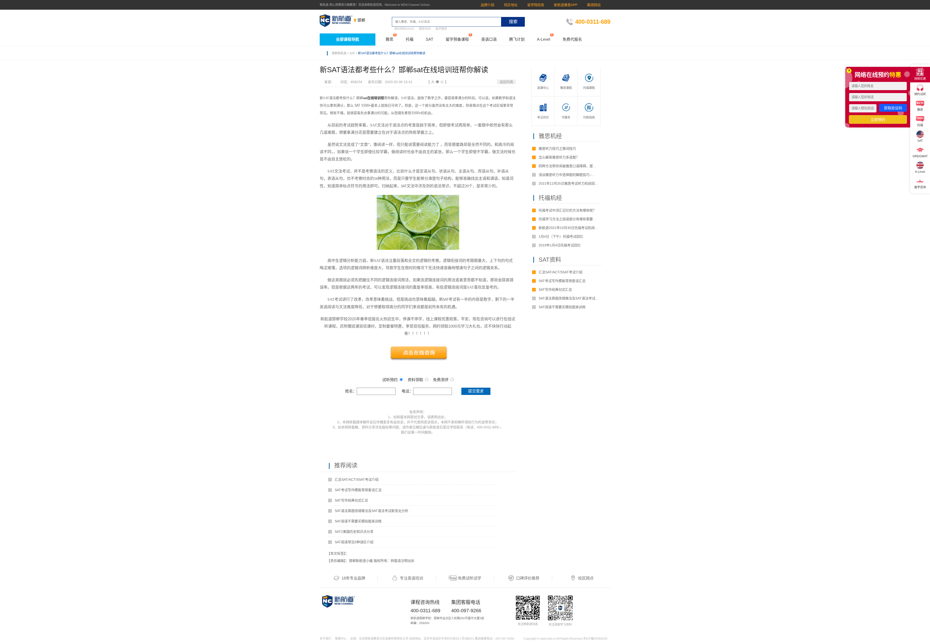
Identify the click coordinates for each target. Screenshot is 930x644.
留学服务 (441, 29)
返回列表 (506, 82)
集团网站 (594, 5)
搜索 (513, 21)
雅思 (389, 39)
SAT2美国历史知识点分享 (354, 532)
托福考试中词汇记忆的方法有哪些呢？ (567, 210)
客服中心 (341, 638)
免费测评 (441, 380)
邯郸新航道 (339, 53)
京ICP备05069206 (595, 638)
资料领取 (415, 380)
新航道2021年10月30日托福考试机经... (568, 228)
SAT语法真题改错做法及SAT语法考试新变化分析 (371, 511)
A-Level (543, 39)
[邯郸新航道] (336, 20)
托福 (409, 39)
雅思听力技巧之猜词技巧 (557, 148)
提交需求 (476, 391)
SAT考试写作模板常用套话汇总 (358, 490)
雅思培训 (425, 29)
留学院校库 (535, 5)
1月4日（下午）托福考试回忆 (561, 236)
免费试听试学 (469, 578)
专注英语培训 (411, 578)
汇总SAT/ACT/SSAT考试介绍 (357, 479)
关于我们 (325, 638)
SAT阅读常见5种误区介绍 (354, 542)
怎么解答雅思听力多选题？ (559, 157)
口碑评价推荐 (527, 578)
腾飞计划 (517, 39)
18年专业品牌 (353, 578)
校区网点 (586, 578)
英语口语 (489, 39)
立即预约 (878, 120)
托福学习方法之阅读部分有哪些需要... (567, 219)
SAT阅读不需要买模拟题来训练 (358, 521)
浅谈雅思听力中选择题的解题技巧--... (567, 175)
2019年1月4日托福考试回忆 (560, 245)
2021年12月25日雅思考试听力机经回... (568, 183)
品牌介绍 (487, 5)
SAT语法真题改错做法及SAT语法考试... (568, 298)
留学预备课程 (457, 39)
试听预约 (390, 380)
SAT (429, 39)
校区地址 (511, 5)
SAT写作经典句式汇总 (351, 500)
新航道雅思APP (565, 5)
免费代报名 (572, 39)
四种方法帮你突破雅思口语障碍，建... (567, 166)
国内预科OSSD (404, 29)
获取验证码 (893, 108)
